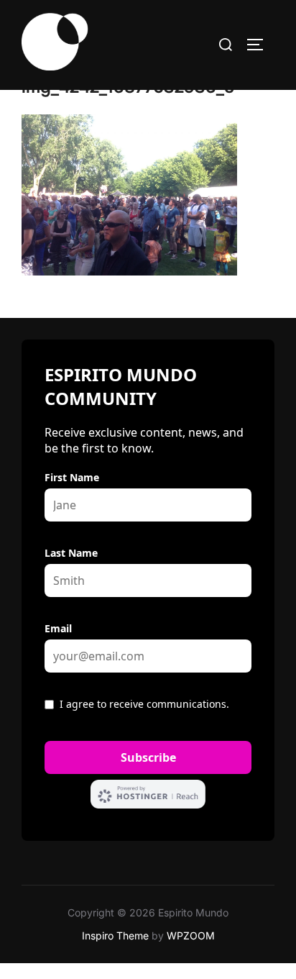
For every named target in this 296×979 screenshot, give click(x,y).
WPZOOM (191, 935)
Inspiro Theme (115, 935)
